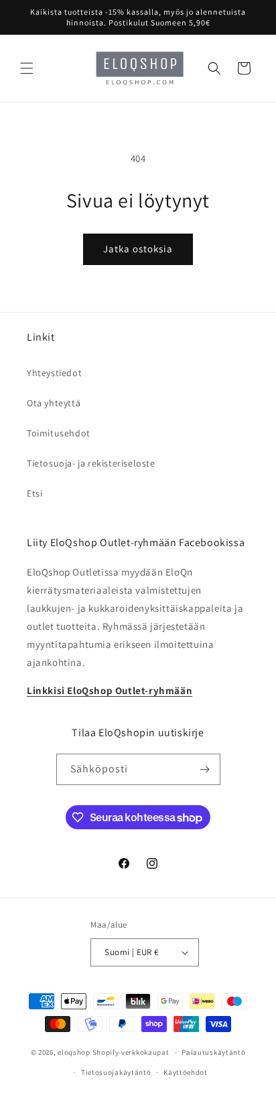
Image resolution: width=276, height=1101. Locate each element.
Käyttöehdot (185, 1072)
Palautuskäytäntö (213, 1052)
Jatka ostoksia (138, 248)
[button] (27, 68)
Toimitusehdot (58, 433)
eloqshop (74, 1052)
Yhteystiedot (54, 373)
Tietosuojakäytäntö (116, 1072)
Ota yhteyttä (53, 403)
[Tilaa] (205, 769)
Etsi (34, 493)
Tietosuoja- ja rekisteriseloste (91, 463)
